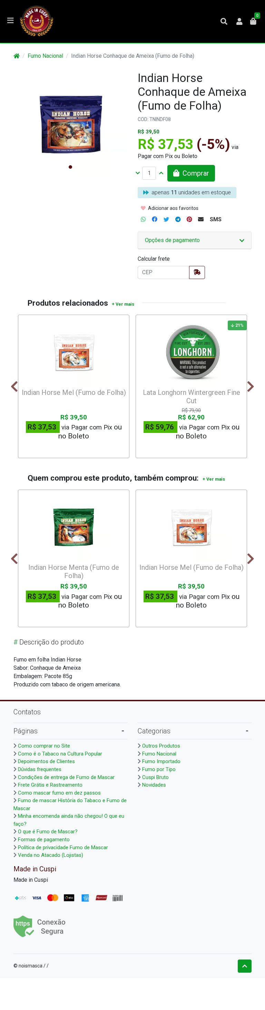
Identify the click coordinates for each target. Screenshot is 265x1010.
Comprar (77, 448)
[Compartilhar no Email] (201, 219)
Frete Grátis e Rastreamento (50, 785)
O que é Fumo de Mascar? (48, 831)
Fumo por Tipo (159, 769)
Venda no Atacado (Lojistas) (50, 855)
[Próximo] (251, 386)
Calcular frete (154, 259)
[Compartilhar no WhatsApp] (143, 219)
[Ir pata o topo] (245, 966)
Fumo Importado (161, 761)
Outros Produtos (161, 746)
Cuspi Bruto (155, 777)
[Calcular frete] (197, 272)
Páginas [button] (25, 731)
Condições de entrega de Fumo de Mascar (66, 777)
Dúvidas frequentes (39, 769)
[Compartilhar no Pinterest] (189, 219)
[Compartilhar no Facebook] (154, 219)
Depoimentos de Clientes (46, 761)
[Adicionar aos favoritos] (29, 324)
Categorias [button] (154, 731)
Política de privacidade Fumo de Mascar (63, 847)
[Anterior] (14, 386)
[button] (239, 21)
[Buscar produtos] (223, 21)
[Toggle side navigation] (11, 21)
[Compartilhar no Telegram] (178, 219)
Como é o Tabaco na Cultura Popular (60, 754)
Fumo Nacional (45, 56)
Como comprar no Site (44, 746)
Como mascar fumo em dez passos (59, 793)
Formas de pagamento (44, 839)
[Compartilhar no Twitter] (166, 219)
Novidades (154, 785)
